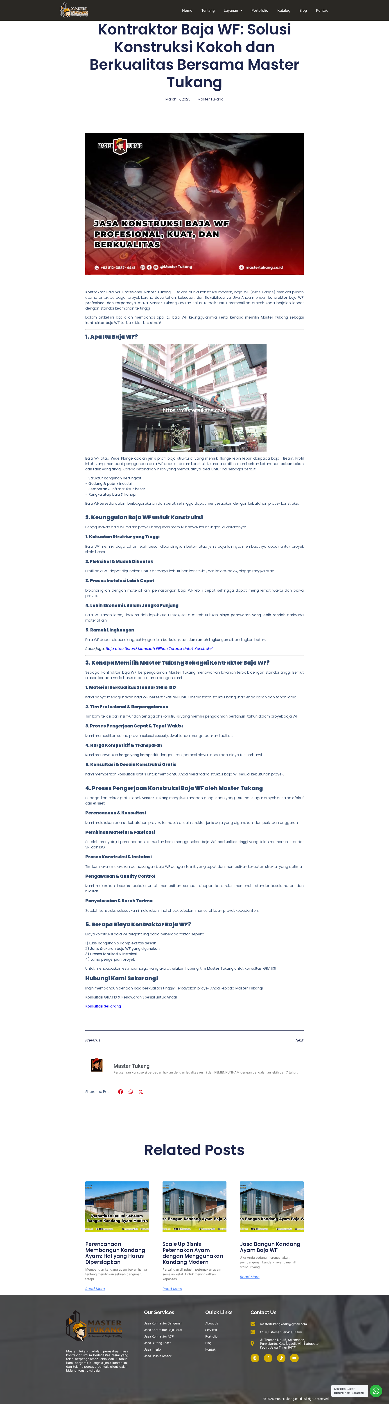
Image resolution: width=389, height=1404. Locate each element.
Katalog (283, 10)
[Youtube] (294, 1358)
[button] (120, 1091)
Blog (303, 10)
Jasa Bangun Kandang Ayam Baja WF (270, 1247)
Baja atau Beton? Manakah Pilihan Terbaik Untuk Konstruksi (159, 648)
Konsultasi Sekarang (103, 1006)
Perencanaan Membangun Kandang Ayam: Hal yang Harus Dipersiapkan (115, 1253)
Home (187, 10)
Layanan (231, 10)
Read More (95, 1289)
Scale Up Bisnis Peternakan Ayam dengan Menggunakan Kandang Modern (193, 1253)
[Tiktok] (281, 1358)
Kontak (322, 10)
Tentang (208, 10)
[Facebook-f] (268, 1358)
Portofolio (259, 10)
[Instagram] (255, 1358)
